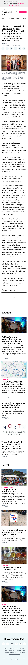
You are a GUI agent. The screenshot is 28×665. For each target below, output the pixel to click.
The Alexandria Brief (6, 12)
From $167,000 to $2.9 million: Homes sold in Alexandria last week (12, 384)
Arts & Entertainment (7, 440)
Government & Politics (13, 18)
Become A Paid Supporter (17, 648)
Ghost (12, 659)
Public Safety (5, 401)
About (23, 650)
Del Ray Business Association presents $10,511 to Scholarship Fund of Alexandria (11, 340)
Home (2, 18)
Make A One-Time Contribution (12, 650)
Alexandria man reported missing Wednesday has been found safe (13, 405)
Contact (7, 652)
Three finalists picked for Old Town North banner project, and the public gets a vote (11, 445)
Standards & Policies (14, 654)
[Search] (16, 12)
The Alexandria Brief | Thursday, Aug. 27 (11, 569)
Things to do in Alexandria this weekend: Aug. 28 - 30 (11, 491)
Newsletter (4, 565)
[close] (26, 3)
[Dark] (15, 12)
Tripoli (16, 659)
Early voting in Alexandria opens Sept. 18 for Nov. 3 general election (13, 532)
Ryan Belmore (5, 43)
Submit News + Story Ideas (17, 652)
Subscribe (22, 12)
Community (4, 24)
